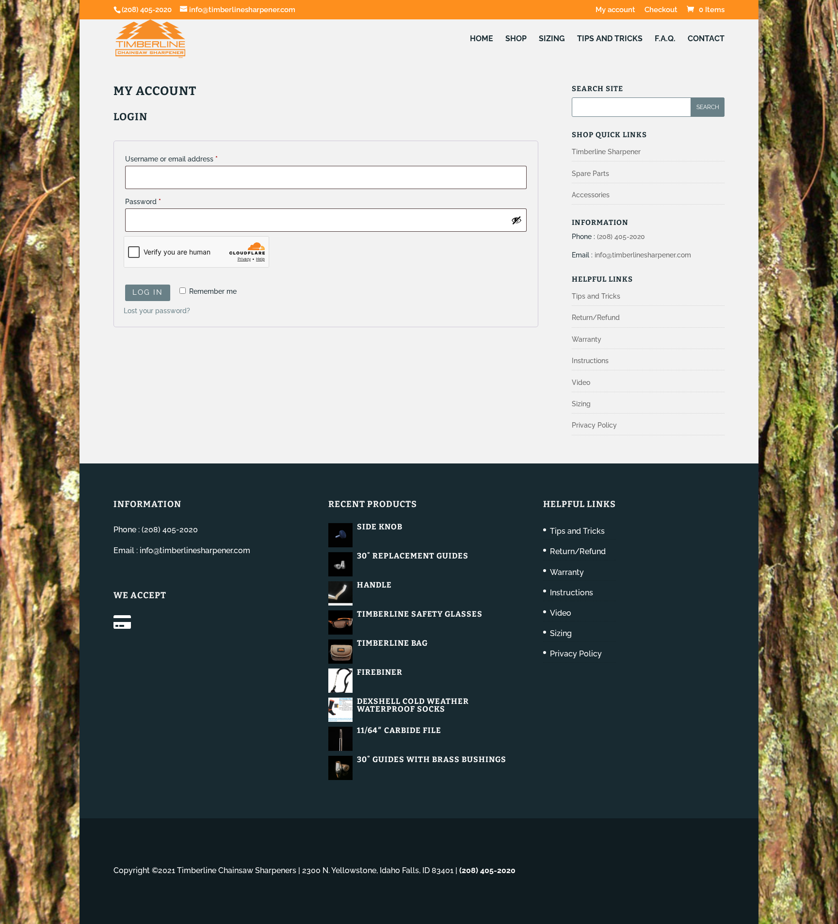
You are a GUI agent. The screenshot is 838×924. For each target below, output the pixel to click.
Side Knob (380, 526)
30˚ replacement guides (412, 555)
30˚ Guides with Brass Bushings (431, 759)
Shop (516, 39)
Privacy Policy (594, 425)
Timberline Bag (392, 643)
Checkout (661, 10)
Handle (374, 584)
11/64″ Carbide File (399, 730)
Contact (706, 39)
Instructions (590, 361)
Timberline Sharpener (606, 152)
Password (157, 201)
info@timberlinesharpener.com (643, 255)
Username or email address (185, 159)
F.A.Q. (665, 39)
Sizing (552, 39)
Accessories (591, 195)
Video (581, 382)
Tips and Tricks (610, 39)
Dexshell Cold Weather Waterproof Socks (413, 705)
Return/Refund (596, 317)
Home (481, 39)
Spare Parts (590, 173)
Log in (147, 292)
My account (615, 10)
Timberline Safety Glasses (420, 614)
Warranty (586, 339)
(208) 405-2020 (147, 9)
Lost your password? (157, 311)
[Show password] (516, 220)
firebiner (380, 672)
